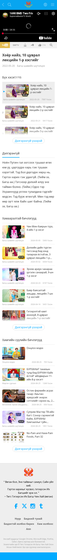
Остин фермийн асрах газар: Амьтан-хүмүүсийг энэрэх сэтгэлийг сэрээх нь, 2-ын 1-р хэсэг (40, 396)
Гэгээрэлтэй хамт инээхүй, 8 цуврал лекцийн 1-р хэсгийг (38, 315)
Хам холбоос (45, 524)
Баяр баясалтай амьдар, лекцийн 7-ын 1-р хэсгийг (40, 294)
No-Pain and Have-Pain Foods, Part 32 (40, 434)
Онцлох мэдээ (35, 348)
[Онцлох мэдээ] (13, 353)
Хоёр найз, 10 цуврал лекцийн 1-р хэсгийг (41, 89)
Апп (28, 529)
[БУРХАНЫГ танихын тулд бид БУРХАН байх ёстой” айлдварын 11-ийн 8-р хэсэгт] (13, 374)
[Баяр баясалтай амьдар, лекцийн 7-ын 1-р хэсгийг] (13, 295)
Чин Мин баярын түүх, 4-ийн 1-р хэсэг (40, 228)
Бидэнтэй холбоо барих (19, 524)
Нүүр (18, 518)
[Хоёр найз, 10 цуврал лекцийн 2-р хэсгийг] (16, 112)
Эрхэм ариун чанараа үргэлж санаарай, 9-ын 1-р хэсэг (40, 272)
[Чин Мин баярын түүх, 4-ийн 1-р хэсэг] (13, 231)
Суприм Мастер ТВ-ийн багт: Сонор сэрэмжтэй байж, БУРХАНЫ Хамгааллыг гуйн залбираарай (40, 417)
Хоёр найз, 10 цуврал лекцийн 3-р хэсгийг (41, 129)
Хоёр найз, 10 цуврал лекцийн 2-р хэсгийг (41, 108)
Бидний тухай (33, 518)
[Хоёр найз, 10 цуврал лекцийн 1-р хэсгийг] (17, 90)
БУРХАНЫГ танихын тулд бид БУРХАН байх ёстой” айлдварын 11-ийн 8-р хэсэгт (40, 374)
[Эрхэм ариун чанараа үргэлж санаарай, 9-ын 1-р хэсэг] (13, 274)
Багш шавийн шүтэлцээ (31, 65)
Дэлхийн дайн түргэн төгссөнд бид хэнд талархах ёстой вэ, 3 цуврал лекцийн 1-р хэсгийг (39, 253)
